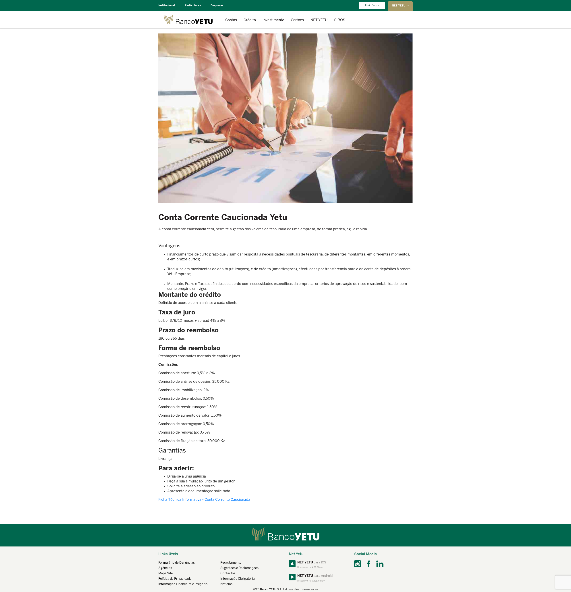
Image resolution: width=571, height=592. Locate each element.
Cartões (297, 20)
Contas (231, 20)
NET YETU (318, 20)
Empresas (217, 5)
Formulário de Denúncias (176, 562)
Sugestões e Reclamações (239, 568)
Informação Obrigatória (237, 578)
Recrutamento (230, 562)
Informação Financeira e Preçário (182, 584)
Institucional (166, 5)
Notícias (226, 584)
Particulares (193, 5)
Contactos (227, 573)
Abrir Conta (372, 5)
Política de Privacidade (175, 578)
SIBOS (339, 20)
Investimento (273, 20)
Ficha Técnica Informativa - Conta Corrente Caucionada (204, 499)
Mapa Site (165, 573)
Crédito (250, 20)
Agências (165, 568)
